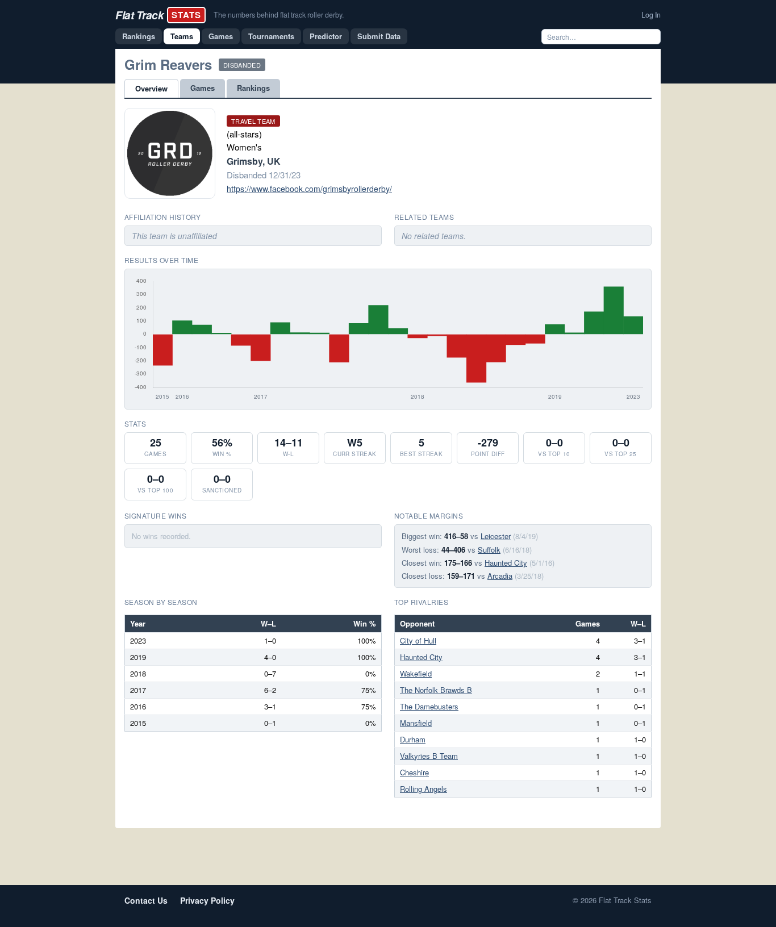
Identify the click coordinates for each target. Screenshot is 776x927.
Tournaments (271, 36)
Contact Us (146, 900)
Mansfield (416, 722)
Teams (181, 36)
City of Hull (418, 640)
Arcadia (499, 575)
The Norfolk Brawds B (436, 689)
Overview (151, 88)
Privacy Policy (207, 900)
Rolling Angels (423, 788)
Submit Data (378, 36)
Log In (651, 15)
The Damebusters (429, 706)
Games (220, 36)
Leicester (496, 536)
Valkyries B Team (429, 755)
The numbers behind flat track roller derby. (279, 15)
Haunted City (506, 562)
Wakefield (416, 673)
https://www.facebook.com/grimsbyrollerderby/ (309, 188)
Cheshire (414, 772)
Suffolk (489, 549)
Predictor (326, 36)
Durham (412, 739)
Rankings (138, 36)
